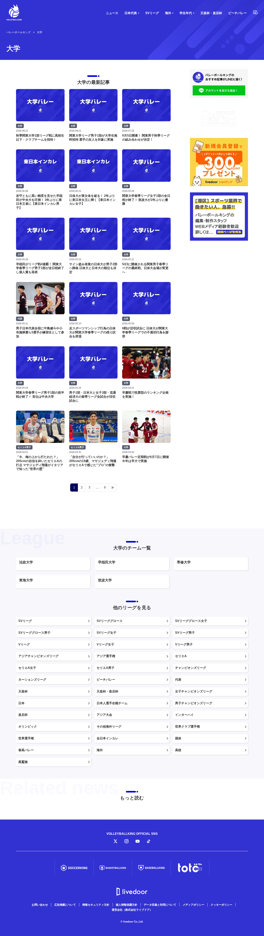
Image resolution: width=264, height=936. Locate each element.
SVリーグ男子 (185, 632)
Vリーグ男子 (184, 644)
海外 (168, 13)
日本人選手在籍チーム (112, 703)
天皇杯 (23, 691)
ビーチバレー (237, 13)
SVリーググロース (110, 621)
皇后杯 (23, 714)
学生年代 (186, 13)
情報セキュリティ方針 (95, 904)
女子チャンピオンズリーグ (193, 691)
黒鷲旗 (23, 762)
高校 (178, 750)
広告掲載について (65, 904)
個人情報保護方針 (126, 904)
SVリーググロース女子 (191, 621)
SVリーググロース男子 (34, 632)
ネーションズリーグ (32, 679)
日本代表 (130, 13)
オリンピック (27, 726)
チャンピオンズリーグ (190, 667)
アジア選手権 (106, 656)
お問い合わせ (40, 904)
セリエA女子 (27, 667)
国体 (178, 738)
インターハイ (184, 714)
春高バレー (26, 750)
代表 (178, 679)
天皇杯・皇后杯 (211, 13)
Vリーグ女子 (105, 644)
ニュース (112, 13)
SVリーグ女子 (106, 632)
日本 (21, 703)
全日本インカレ (107, 738)
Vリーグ (24, 644)
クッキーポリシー (221, 904)
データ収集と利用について (160, 904)
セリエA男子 (105, 667)
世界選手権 (26, 738)
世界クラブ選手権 (187, 726)
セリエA (181, 656)
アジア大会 (104, 714)
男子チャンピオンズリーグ (193, 703)
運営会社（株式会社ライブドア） (132, 909)
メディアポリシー (193, 904)
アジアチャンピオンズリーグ (38, 656)
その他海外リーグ (109, 726)
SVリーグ (152, 13)
